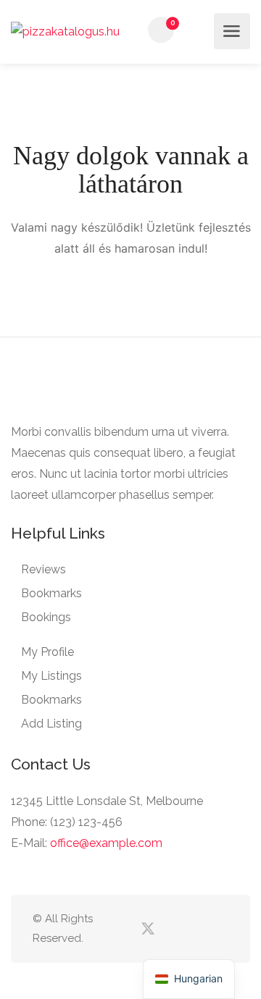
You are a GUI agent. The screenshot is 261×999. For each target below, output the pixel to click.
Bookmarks (51, 593)
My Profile (47, 652)
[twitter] (147, 929)
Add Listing (51, 723)
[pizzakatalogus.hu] (65, 31)
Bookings (46, 617)
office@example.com (106, 843)
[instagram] (219, 929)
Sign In (198, 30)
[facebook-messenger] (195, 929)
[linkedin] (171, 929)
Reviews (43, 569)
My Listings (51, 676)
